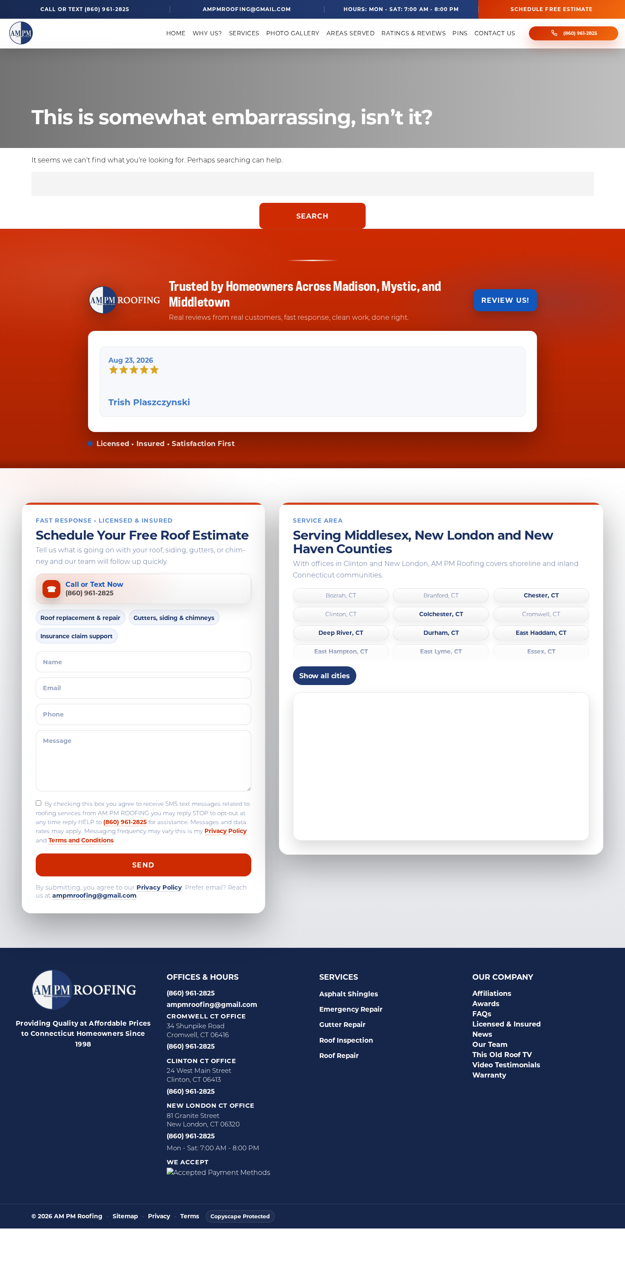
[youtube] (134, 1064)
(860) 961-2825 (580, 33)
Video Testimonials (506, 1064)
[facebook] (28, 1064)
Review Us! (505, 300)
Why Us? (207, 33)
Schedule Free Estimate (552, 9)
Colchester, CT (441, 614)
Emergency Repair (351, 1009)
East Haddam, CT (541, 633)
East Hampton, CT (341, 652)
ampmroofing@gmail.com (247, 9)
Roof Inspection (346, 1040)
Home (176, 33)
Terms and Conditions (81, 840)
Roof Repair (339, 1055)
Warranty (489, 1074)
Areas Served (351, 33)
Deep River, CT (340, 633)
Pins (459, 33)
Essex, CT (541, 652)
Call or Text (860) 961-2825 (84, 9)
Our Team (490, 1044)
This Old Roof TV (502, 1054)
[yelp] (70, 1064)
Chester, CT (541, 595)
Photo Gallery (293, 33)
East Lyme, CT (441, 652)
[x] (113, 1064)
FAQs (481, 1013)
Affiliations (491, 993)
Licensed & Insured (506, 1023)
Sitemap (125, 1216)
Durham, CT (441, 633)
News (482, 1033)
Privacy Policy (226, 831)
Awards (486, 1003)
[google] (49, 1064)
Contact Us (494, 33)
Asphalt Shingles (348, 994)
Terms (189, 1216)
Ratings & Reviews (413, 33)
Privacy (159, 1216)
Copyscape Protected (240, 1216)
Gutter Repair (342, 1024)
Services (244, 33)
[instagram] (92, 1064)
